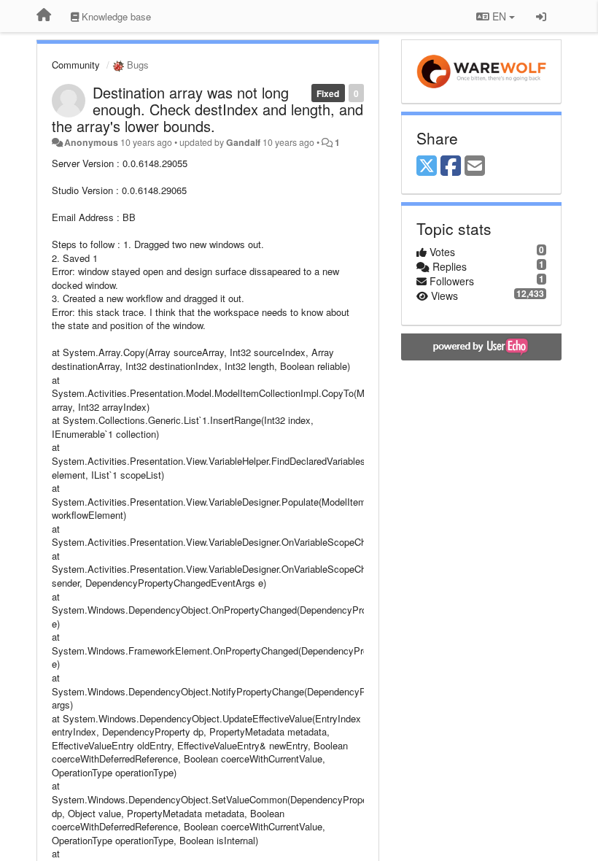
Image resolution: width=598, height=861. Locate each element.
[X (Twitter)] (426, 166)
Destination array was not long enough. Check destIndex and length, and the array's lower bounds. (207, 109)
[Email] (475, 166)
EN (499, 16)
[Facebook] (450, 166)
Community (76, 65)
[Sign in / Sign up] (541, 16)
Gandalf (243, 142)
